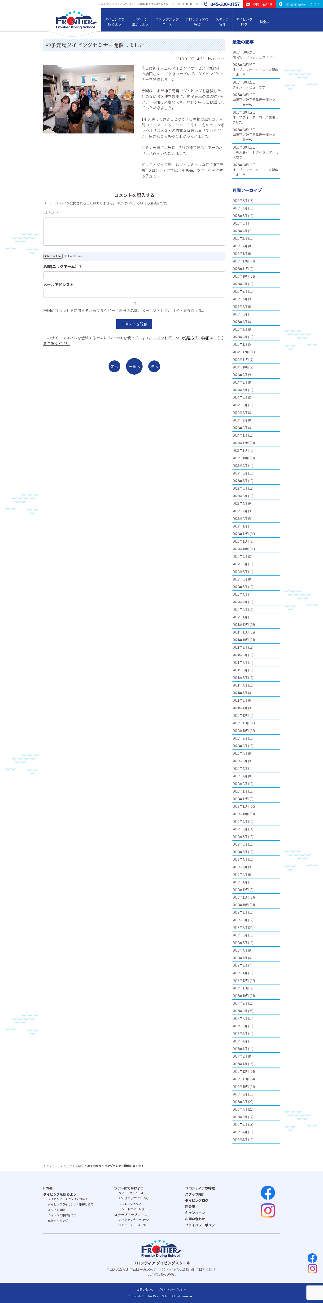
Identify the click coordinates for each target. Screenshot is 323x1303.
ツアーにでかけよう (129, 1188)
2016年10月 (240, 1086)
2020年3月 (239, 776)
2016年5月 (239, 1124)
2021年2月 (239, 700)
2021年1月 (239, 707)
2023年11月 (240, 450)
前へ (114, 366)
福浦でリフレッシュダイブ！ (253, 57)
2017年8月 (239, 1010)
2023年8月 (239, 473)
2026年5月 (239, 223)
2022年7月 (239, 571)
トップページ (51, 1166)
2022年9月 (239, 556)
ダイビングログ (244, 22)
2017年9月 (239, 1003)
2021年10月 (240, 639)
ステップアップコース (167, 22)
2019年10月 (240, 813)
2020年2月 (239, 783)
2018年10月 (240, 904)
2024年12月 (240, 352)
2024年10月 (240, 367)
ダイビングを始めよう (115, 22)
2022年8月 (239, 564)
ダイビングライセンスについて (68, 1199)
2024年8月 (239, 382)
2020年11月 (240, 723)
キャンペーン (195, 1212)
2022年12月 (240, 533)
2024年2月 (239, 427)
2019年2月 (239, 874)
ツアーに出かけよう (140, 22)
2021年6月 (239, 670)
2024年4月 (239, 412)
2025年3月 (239, 329)
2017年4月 (239, 1041)
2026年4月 (239, 230)
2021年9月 (239, 647)
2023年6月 (239, 488)
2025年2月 (239, 336)
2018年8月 (239, 919)
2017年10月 (240, 995)
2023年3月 (239, 511)
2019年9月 (239, 821)
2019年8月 (239, 829)
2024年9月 (239, 374)
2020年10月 (240, 730)
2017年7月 (239, 1018)
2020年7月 (239, 753)
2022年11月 (240, 541)
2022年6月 (239, 579)
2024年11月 (240, 359)
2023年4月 (239, 503)
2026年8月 (239, 200)
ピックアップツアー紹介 (134, 1198)
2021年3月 (239, 692)
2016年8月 (239, 1101)
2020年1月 (239, 791)
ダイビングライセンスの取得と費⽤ (70, 1204)
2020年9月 (239, 738)
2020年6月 (239, 760)
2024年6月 (239, 397)
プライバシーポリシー (201, 1225)
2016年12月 (240, 1071)
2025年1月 (239, 344)
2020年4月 (239, 768)
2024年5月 (239, 405)
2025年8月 (239, 291)
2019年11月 (240, 806)
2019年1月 (239, 882)
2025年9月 (239, 283)
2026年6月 (239, 215)
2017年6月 (239, 1026)
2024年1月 (239, 435)
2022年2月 (239, 609)
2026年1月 (239, 253)
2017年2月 (239, 1056)
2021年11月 (240, 632)
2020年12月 (240, 715)
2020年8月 (239, 745)
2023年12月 (240, 442)
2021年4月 (239, 685)
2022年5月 (239, 586)
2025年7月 (239, 299)
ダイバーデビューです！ (250, 87)
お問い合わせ (195, 1218)
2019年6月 (239, 844)
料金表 (265, 21)
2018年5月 (239, 942)
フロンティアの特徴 (197, 22)
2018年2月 (239, 965)
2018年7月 (239, 927)
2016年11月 (240, 1079)
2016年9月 (239, 1094)
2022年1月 (239, 617)
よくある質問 (56, 1210)
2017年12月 (240, 980)
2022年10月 (240, 548)
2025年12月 (240, 261)
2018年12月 (240, 889)
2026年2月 (239, 246)
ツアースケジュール (131, 1193)
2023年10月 (240, 458)
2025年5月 (239, 314)
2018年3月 (239, 957)
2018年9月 (239, 912)
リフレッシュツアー (131, 1203)
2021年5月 (239, 677)
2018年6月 (239, 935)
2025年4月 (239, 321)
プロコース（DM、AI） (133, 1225)
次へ (154, 366)
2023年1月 (239, 526)
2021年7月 (239, 662)
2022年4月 (239, 594)
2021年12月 (240, 624)
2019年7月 (239, 836)
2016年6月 (239, 1116)
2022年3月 (239, 601)
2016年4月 (239, 1132)
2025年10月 (240, 276)
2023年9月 (239, 465)
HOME (48, 1188)
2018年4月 (239, 950)
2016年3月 (239, 1139)
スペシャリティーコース (134, 1219)
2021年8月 (239, 654)
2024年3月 (239, 420)
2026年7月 (239, 208)
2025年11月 (240, 268)
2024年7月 (239, 389)
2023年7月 (239, 480)
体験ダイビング (58, 1221)
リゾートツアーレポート (134, 1209)
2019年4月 (239, 859)
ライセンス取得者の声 (62, 1215)
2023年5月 (239, 495)
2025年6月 (239, 306)
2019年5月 (239, 851)
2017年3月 (239, 1048)
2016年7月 (239, 1109)
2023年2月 (239, 518)
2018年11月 (240, 897)
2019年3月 (239, 866)
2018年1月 (239, 973)
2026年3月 (239, 238)
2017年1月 (239, 1063)
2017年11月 (240, 988)
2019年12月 (240, 798)
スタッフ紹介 (222, 22)
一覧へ (134, 366)
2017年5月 (239, 1033)
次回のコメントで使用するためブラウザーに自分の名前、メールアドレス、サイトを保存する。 (124, 310)
